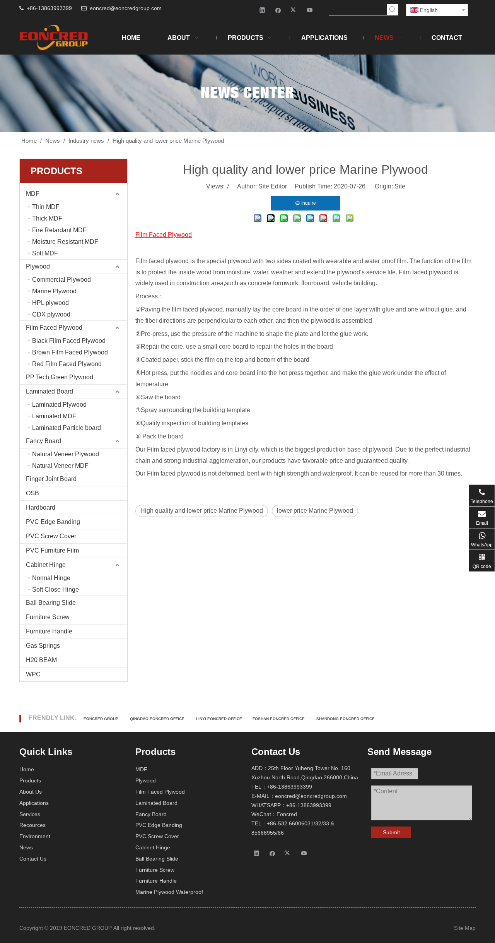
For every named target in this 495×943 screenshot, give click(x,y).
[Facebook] (278, 9)
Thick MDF (47, 218)
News (26, 847)
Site (399, 186)
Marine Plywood (54, 291)
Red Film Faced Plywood (67, 364)
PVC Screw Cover (51, 536)
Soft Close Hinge (55, 589)
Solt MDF (45, 253)
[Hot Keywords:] (392, 9)
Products (30, 780)
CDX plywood (51, 314)
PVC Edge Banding (53, 522)
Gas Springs (43, 645)
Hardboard (40, 507)
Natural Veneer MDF (60, 465)
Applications (34, 803)
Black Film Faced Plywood (69, 340)
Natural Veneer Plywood (65, 454)
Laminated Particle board (66, 427)
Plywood (38, 266)
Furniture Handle (49, 631)
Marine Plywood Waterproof (169, 892)
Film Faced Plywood (54, 327)
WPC (33, 674)
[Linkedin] (262, 9)
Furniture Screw (48, 617)
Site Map (465, 928)
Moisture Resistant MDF (65, 241)
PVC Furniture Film (52, 550)
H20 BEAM (41, 660)
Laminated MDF (54, 416)
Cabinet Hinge (46, 564)
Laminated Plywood (59, 404)
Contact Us (32, 859)
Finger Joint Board (51, 479)
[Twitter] (294, 9)
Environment (34, 836)
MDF (32, 193)
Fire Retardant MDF (59, 230)
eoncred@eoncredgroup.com (126, 8)
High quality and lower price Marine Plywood (201, 510)
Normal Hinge (51, 578)
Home (26, 769)
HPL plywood (50, 303)
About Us (30, 792)
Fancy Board (43, 441)
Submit (391, 832)
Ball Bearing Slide (51, 602)
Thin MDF (46, 207)
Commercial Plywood (61, 279)
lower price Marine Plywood (315, 510)
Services (29, 814)
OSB (32, 493)
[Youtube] (310, 9)
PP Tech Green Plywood (59, 377)
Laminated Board (49, 391)
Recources (32, 825)
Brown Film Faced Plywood (70, 352)
